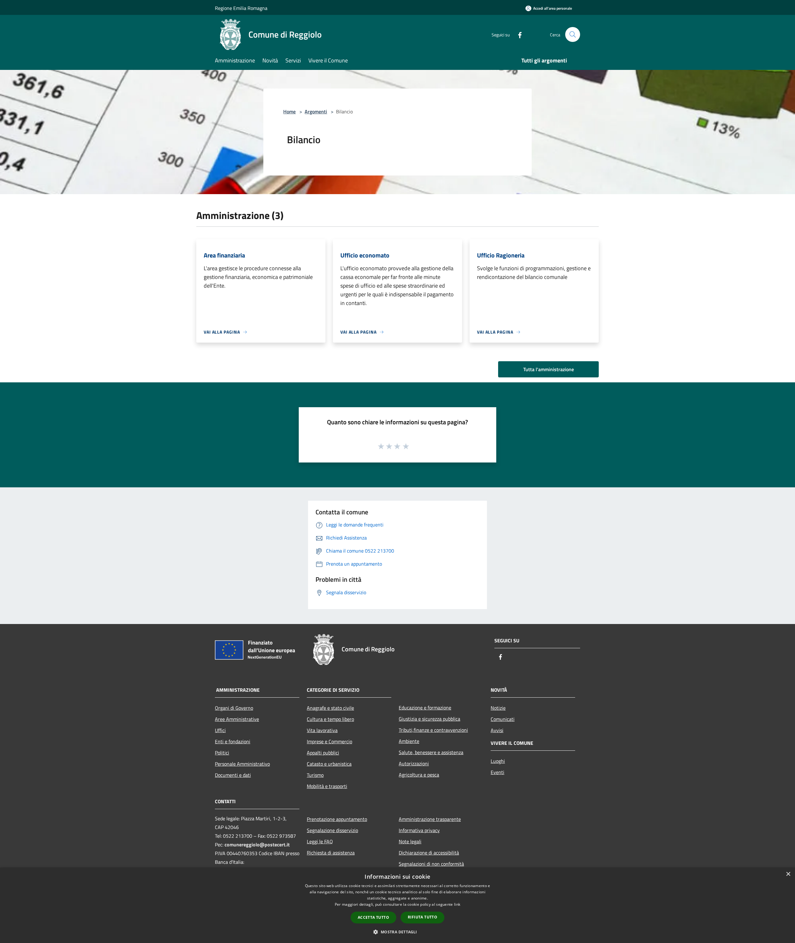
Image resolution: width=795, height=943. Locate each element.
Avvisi (497, 730)
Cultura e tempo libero (330, 719)
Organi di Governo (234, 708)
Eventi (497, 772)
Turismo (315, 775)
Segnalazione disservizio (332, 830)
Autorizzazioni (414, 763)
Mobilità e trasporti (327, 786)
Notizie (498, 708)
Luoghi (498, 761)
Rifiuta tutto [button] (422, 917)
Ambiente (409, 741)
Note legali (410, 841)
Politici (222, 752)
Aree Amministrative (237, 719)
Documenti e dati (233, 775)
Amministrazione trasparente (430, 819)
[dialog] (397, 905)
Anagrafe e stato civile (330, 708)
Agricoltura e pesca (419, 774)
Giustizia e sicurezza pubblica (429, 718)
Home (289, 111)
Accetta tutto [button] (373, 917)
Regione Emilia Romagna (241, 8)
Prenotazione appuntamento (337, 819)
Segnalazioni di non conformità (431, 864)
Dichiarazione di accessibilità (429, 852)
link (457, 904)
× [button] (788, 874)
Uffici (220, 730)
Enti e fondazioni (232, 741)
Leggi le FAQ (320, 841)
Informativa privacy (419, 830)
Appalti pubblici (323, 752)
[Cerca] (572, 34)
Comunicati (503, 719)
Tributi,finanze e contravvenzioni (433, 730)
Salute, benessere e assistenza (431, 752)
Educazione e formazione (425, 707)
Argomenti (316, 111)
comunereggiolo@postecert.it (257, 844)
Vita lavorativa (322, 730)
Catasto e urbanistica (329, 764)
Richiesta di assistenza (331, 852)
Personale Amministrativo (242, 764)
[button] (397, 932)
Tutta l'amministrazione (548, 369)
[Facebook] (517, 34)
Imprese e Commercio (329, 741)
